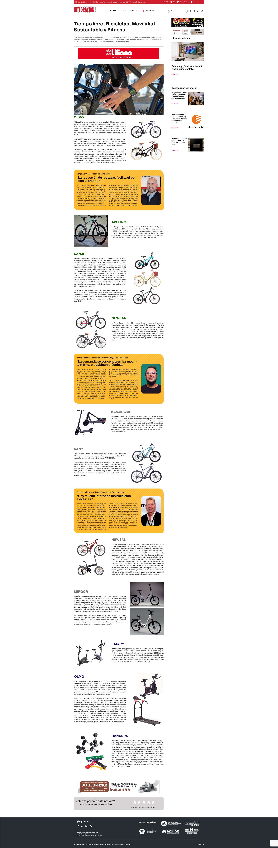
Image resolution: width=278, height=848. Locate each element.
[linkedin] (198, 11)
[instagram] (202, 11)
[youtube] (194, 11)
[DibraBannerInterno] (187, 18)
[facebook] (190, 11)
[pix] (172, 81)
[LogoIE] (85, 7)
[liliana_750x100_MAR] (118, 49)
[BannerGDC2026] (118, 781)
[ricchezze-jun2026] (187, 30)
